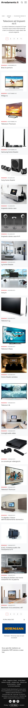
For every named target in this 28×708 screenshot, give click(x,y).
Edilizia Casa (23, 682)
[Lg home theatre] (14, 250)
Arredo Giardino (11, 684)
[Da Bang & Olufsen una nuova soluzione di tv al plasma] (14, 563)
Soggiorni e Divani (12, 680)
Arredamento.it (9, 2)
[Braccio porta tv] (14, 53)
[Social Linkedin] (10, 701)
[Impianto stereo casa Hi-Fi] (14, 222)
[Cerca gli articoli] (22, 2)
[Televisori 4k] (14, 391)
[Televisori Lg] (14, 307)
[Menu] (25, 2)
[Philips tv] (14, 82)
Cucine (4, 680)
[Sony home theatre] (14, 166)
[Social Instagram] (17, 701)
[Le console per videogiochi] (14, 447)
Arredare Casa (15, 682)
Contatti (19, 684)
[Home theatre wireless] (14, 363)
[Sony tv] (14, 278)
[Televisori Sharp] (14, 335)
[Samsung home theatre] (14, 138)
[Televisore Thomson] (14, 110)
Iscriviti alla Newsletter (14, 686)
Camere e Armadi (5, 682)
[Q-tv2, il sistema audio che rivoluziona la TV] (14, 533)
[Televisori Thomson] (14, 475)
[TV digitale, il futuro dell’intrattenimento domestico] (14, 503)
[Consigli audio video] (14, 419)
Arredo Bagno (21, 680)
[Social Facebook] (14, 701)
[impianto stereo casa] (14, 194)
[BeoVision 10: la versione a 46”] (14, 593)
